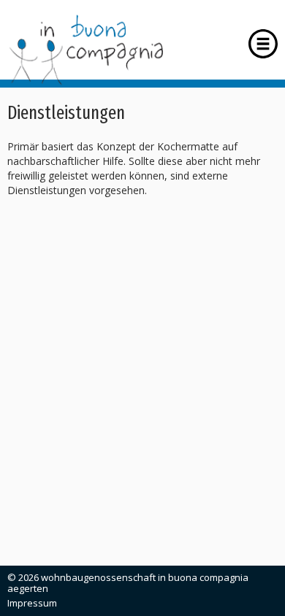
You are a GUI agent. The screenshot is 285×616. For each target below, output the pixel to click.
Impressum (32, 602)
